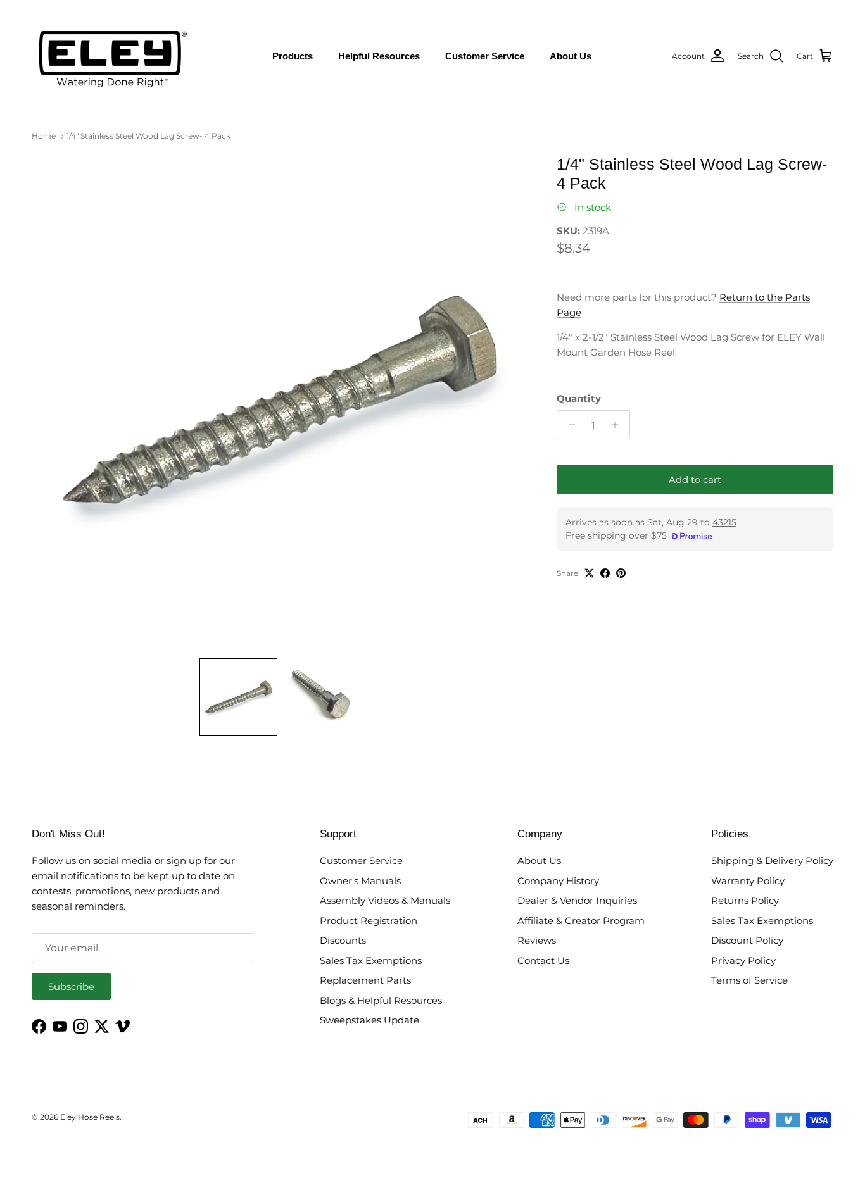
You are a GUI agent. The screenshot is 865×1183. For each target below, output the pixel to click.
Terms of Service (749, 980)
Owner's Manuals (360, 881)
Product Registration (368, 921)
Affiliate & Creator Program (581, 921)
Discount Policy (747, 940)
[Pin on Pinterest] (621, 573)
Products (292, 56)
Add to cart (695, 479)
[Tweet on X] (589, 573)
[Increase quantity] (618, 425)
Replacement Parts (365, 980)
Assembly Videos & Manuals (385, 900)
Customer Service (484, 56)
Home (44, 136)
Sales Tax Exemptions (371, 961)
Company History (558, 881)
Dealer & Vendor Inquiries (577, 900)
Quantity (579, 398)
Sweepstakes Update (369, 1020)
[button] (238, 697)
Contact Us (543, 961)
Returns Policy (745, 900)
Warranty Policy (748, 881)
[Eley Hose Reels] (111, 56)
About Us (570, 56)
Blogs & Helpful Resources (381, 1000)
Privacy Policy (743, 961)
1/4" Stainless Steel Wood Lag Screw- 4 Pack (148, 136)
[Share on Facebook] (605, 573)
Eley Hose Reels (90, 1117)
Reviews (536, 940)
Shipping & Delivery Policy (772, 860)
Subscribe (71, 986)
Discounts (343, 940)
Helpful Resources (379, 56)
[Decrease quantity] (568, 425)
